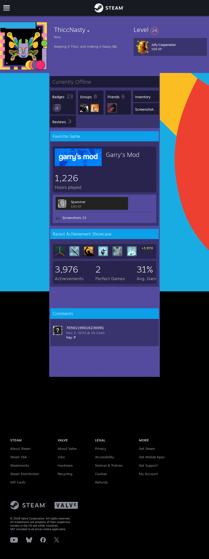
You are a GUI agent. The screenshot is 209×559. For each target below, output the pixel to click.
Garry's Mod (122, 154)
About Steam (20, 448)
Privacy (100, 448)
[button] (170, 29)
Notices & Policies (109, 465)
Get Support (148, 465)
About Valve (67, 448)
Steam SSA (18, 457)
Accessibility (104, 457)
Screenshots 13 (74, 218)
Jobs (61, 457)
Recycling (65, 474)
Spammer (78, 202)
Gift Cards (17, 482)
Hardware (65, 465)
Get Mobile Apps (152, 457)
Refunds (101, 482)
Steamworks (19, 465)
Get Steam (147, 448)
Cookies (101, 474)
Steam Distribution (24, 474)
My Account (148, 474)
